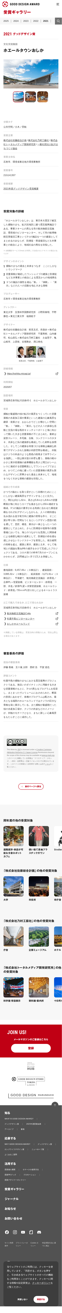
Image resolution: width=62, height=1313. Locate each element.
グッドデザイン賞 (12, 1124)
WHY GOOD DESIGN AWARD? (17, 1144)
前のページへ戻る (33, 786)
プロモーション (29, 1175)
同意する (41, 1299)
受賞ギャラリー (14, 1189)
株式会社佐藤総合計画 (14, 140)
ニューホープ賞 (38, 1149)
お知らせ (10, 1209)
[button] (18, 96)
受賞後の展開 (10, 1170)
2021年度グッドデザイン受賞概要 (21, 188)
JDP (19, 750)
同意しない (22, 1299)
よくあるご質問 (11, 1155)
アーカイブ (9, 1129)
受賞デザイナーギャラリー (15, 1180)
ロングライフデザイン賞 (14, 1149)
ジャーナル (12, 1199)
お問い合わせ (13, 1218)
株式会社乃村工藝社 (38, 140)
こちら (47, 764)
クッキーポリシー (41, 1283)
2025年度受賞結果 (33, 1124)
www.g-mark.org (48, 755)
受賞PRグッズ (10, 1175)
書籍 (22, 1129)
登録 (31, 1048)
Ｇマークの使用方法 (31, 1170)
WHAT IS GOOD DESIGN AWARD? (19, 1119)
